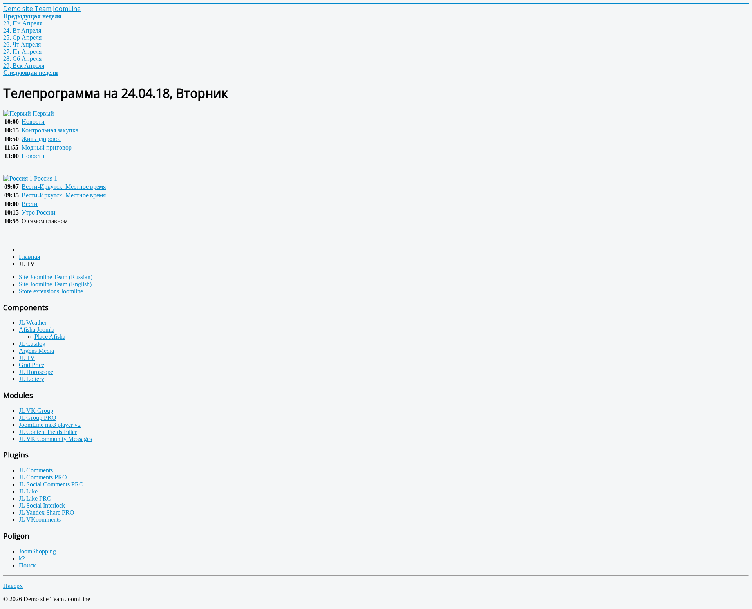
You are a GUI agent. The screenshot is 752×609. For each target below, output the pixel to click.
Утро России (39, 212)
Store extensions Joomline (51, 291)
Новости (33, 121)
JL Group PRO (37, 417)
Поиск (27, 565)
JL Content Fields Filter (48, 431)
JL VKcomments (40, 519)
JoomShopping (37, 551)
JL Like (28, 491)
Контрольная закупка (50, 130)
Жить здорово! (41, 139)
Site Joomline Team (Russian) (55, 277)
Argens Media (36, 350)
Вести (30, 204)
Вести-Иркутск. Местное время (64, 186)
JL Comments (36, 470)
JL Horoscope (36, 372)
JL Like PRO (35, 498)
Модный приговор (47, 147)
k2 (22, 558)
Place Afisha (49, 336)
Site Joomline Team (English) (55, 284)
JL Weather (33, 322)
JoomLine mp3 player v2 (50, 424)
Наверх (13, 585)
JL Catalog (32, 343)
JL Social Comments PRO (51, 484)
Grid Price (31, 364)
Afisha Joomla (36, 329)
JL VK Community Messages (55, 439)
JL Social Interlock (42, 505)
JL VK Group (36, 410)
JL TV (27, 357)
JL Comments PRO (43, 477)
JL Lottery (31, 379)
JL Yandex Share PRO (46, 512)
